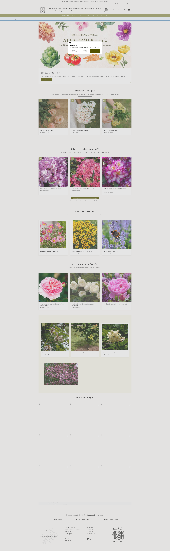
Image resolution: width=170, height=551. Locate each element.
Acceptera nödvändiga (85, 51)
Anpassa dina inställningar (75, 51)
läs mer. (98, 47)
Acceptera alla (95, 50)
